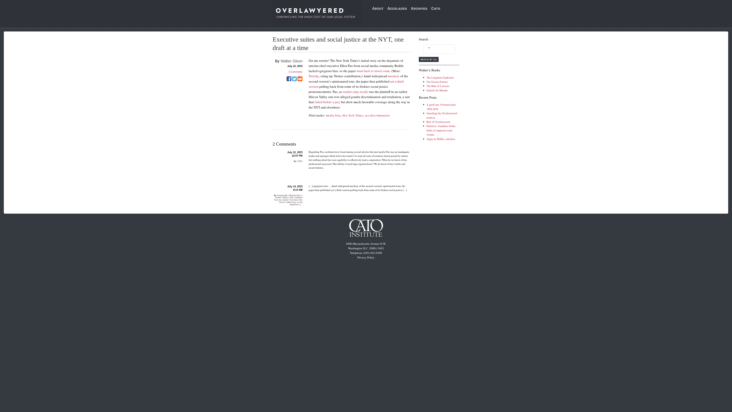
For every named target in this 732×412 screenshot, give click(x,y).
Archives (419, 8)
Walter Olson (292, 61)
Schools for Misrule (437, 90)
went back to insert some (373, 71)
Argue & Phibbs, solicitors (440, 139)
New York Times (352, 115)
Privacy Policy (366, 257)
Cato (435, 8)
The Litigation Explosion (440, 77)
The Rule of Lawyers (437, 86)
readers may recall (355, 91)
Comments (295, 71)
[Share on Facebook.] (289, 80)
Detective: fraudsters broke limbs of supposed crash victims (440, 130)
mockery (394, 76)
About (378, 8)
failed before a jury (327, 102)
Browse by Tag (429, 59)
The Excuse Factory (437, 82)
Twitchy (314, 76)
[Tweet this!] (294, 80)
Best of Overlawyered (438, 122)
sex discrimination (377, 115)
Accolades (397, 8)
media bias (333, 115)
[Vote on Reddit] (300, 80)
